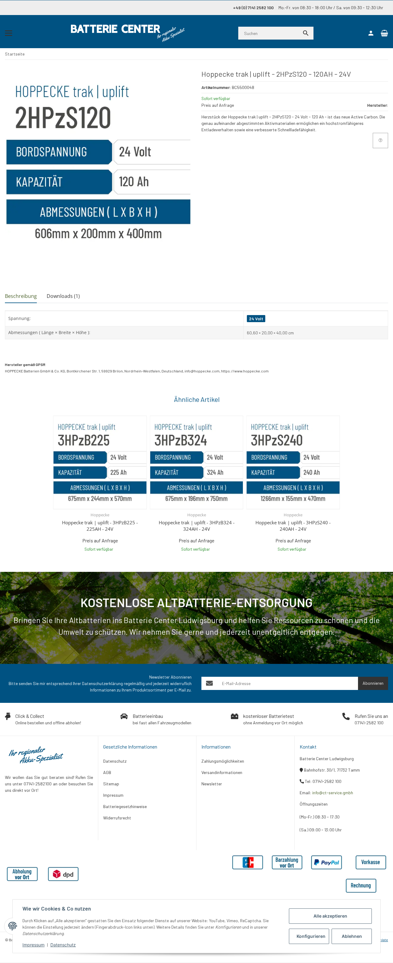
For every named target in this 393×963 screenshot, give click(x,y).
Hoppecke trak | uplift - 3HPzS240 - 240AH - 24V (293, 525)
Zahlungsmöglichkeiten (222, 761)
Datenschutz (63, 944)
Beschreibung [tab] (21, 296)
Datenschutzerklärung (102, 683)
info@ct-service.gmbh (332, 792)
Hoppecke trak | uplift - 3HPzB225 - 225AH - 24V (100, 525)
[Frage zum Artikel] (380, 140)
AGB (107, 772)
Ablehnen (352, 936)
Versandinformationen (221, 772)
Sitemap (111, 783)
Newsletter (211, 783)
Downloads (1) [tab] (63, 296)
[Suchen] (305, 33)
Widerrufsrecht (117, 817)
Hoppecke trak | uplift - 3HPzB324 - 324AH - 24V (197, 525)
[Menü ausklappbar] (8, 33)
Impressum (33, 944)
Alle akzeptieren (330, 916)
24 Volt (256, 318)
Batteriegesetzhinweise (125, 806)
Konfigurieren (311, 936)
